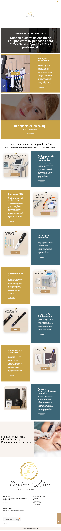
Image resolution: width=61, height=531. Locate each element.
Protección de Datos (36, 504)
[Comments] (59, 515)
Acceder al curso (30, 133)
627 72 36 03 (5, 502)
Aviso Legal (35, 499)
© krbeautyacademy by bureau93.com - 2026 (30, 528)
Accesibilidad (35, 498)
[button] (3, 73)
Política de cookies (36, 501)
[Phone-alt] (59, 521)
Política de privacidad (37, 502)
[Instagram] (59, 518)
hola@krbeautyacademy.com (8, 500)
